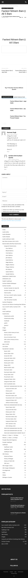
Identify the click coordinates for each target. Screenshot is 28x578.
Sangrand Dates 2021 (11, 400)
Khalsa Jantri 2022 (10, 412)
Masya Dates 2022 (10, 414)
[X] (6, 20)
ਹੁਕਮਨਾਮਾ (6, 325)
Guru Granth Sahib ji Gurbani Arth (11, 306)
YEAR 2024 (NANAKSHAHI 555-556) (13, 430)
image (4, 328)
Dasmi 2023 (7, 351)
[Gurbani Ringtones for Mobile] (5, 514)
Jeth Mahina (9, 257)
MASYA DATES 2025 (9, 367)
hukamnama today (9, 318)
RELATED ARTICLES (7, 97)
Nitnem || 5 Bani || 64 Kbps (12, 5)
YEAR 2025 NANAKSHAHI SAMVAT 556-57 (14, 433)
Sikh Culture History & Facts (11, 339)
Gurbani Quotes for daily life (11, 288)
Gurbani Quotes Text (9, 290)
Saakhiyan (5, 444)
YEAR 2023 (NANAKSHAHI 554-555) (13, 428)
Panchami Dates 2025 (9, 372)
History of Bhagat (8, 458)
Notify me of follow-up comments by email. (13, 209)
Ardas (4, 229)
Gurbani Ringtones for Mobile (18, 512)
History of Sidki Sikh (9, 461)
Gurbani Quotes (6, 285)
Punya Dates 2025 (8, 374)
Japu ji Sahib (5, 344)
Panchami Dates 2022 (11, 416)
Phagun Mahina (10, 267)
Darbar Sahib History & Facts (11, 332)
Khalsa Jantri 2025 (9, 363)
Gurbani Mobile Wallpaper (9, 283)
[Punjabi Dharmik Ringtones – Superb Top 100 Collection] (5, 507)
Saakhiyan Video (8, 451)
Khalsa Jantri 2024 (9, 360)
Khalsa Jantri (9, 391)
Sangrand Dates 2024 (9, 379)
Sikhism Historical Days (12, 402)
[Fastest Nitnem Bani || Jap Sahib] (5, 110)
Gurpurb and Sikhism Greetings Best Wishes (14, 304)
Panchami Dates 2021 (11, 395)
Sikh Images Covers (7, 465)
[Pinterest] (10, 20)
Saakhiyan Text (8, 449)
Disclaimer (6, 571)
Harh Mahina (9, 255)
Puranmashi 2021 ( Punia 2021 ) (14, 398)
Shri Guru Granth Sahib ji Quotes (12, 295)
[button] (2, 2)
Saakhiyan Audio (8, 447)
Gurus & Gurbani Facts (10, 337)
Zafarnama (7, 342)
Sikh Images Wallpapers (8, 468)
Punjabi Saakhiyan (7, 442)
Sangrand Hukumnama (10, 246)
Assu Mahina (9, 248)
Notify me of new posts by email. (11, 211)
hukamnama (5, 314)
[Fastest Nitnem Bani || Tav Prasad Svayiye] (5, 118)
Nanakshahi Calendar (8, 349)
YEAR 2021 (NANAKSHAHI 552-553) (13, 386)
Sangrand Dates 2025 (9, 381)
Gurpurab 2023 (8, 356)
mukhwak (6, 321)
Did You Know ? (8, 335)
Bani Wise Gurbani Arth (8, 241)
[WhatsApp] (13, 20)
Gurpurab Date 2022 (11, 409)
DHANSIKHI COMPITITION (9, 276)
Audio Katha (5, 232)
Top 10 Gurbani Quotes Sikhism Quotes (11, 16)
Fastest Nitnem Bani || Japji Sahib (7, 71)
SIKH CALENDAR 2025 (9, 384)
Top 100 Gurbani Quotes (10, 299)
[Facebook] (3, 20)
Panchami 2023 (8, 370)
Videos (4, 475)
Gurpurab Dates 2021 (11, 388)
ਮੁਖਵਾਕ (5, 323)
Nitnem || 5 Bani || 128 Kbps (10, 435)
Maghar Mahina (10, 264)
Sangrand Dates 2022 (11, 421)
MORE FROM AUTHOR (19, 97)
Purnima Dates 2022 (11, 419)
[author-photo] (14, 85)
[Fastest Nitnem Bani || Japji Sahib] (5, 103)
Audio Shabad (6, 236)
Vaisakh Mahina (10, 274)
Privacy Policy (14, 573)
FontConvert (20, 571)
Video (3, 472)
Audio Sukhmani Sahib (8, 239)
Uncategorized (6, 470)
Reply (8, 151)
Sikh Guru (6, 463)
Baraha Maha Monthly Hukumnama (11, 243)
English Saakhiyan (7, 281)
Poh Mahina (9, 269)
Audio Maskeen (6, 234)
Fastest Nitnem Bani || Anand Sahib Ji (20, 71)
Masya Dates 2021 (10, 393)
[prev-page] (3, 124)
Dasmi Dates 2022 (10, 407)
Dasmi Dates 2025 (8, 353)
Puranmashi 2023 (8, 377)
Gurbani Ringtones (7, 302)
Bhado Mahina (9, 250)
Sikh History (5, 454)
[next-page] (5, 124)
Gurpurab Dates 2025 (9, 358)
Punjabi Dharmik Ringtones (9, 440)
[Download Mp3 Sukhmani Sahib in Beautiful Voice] (5, 500)
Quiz (15, 571)
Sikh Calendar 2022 (11, 423)
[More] (17, 20)
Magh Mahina (9, 262)
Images (4, 330)
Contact (11, 571)
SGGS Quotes (7, 292)
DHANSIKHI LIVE (6, 278)
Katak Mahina (9, 260)
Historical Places (8, 456)
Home (3, 5)
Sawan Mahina (9, 271)
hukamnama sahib (9, 316)
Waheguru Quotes (7, 477)
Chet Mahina (9, 253)
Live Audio (5, 346)
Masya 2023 (7, 365)
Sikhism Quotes (8, 297)
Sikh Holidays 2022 (10, 426)
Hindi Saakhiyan (6, 311)
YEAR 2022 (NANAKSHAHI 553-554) (13, 405)
